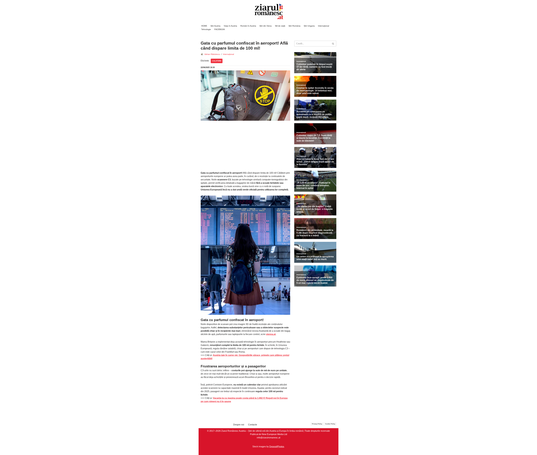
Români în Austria (248, 26)
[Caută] (333, 44)
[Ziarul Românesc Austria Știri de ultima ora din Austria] (268, 12)
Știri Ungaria (309, 26)
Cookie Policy (330, 424)
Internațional (323, 26)
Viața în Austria (230, 26)
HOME (204, 26)
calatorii (216, 61)
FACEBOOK (219, 29)
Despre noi (238, 424)
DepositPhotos (276, 446)
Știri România (294, 26)
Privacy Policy (317, 424)
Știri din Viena (265, 26)
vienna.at (271, 334)
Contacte (252, 424)
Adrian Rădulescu (212, 54)
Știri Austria (215, 26)
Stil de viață (280, 26)
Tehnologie (206, 29)
